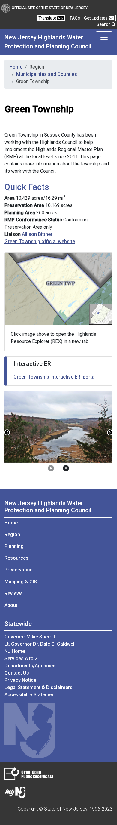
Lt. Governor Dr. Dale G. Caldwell (40, 644)
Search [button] (104, 24)
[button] (7, 432)
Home (15, 67)
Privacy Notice (20, 680)
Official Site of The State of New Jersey (50, 8)
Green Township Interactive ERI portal (55, 377)
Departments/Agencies (30, 666)
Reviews (13, 593)
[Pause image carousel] (66, 468)
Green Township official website (39, 241)
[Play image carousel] (51, 468)
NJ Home (14, 651)
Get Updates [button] (96, 18)
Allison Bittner (37, 234)
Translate (47, 18)
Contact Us (16, 673)
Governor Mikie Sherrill (29, 637)
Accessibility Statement (30, 694)
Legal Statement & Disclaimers (38, 687)
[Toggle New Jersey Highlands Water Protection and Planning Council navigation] (104, 37)
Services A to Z (21, 658)
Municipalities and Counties (46, 74)
